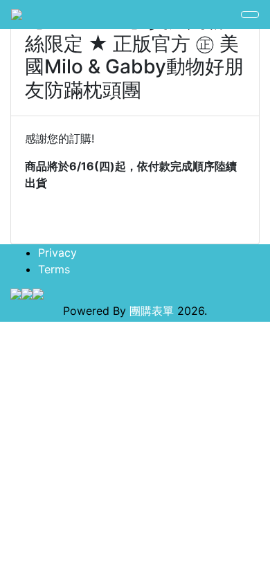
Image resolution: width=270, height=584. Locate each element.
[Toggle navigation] (250, 14)
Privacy (57, 252)
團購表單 (151, 311)
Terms (54, 269)
